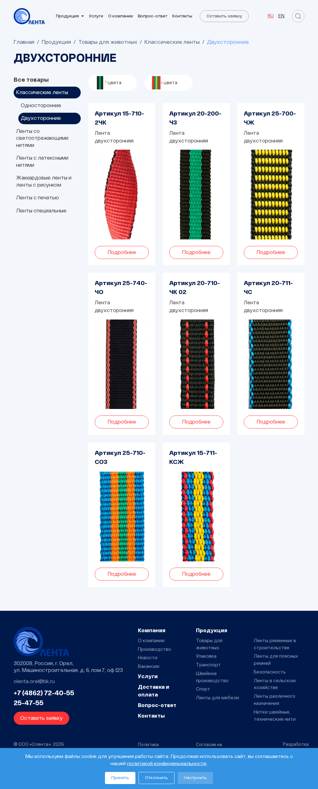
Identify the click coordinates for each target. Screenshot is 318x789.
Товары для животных (107, 42)
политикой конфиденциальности (166, 763)
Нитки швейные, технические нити (275, 716)
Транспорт (208, 665)
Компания (152, 630)
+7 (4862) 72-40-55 (44, 693)
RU (271, 16)
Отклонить (156, 778)
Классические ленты (172, 42)
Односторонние (41, 105)
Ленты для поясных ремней (276, 660)
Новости (147, 657)
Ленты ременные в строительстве (275, 644)
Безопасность (270, 672)
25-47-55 (28, 703)
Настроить (195, 778)
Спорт (203, 689)
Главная (24, 42)
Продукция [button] (67, 16)
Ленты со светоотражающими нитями (42, 138)
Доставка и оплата (153, 691)
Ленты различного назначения (274, 700)
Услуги (96, 16)
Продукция (56, 42)
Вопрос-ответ (152, 16)
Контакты (182, 16)
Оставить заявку (224, 16)
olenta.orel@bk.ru (34, 681)
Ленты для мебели (217, 698)
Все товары (31, 80)
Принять (120, 778)
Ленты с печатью (37, 197)
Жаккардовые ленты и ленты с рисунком (43, 181)
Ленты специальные (41, 210)
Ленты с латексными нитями (42, 161)
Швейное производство (212, 677)
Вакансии (148, 666)
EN (281, 16)
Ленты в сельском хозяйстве (275, 684)
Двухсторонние (41, 118)
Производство (154, 649)
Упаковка (206, 656)
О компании (120, 16)
